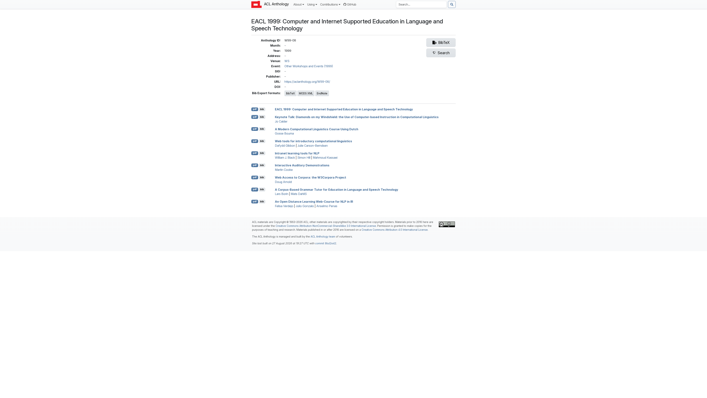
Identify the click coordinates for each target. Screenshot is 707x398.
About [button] (297, 4)
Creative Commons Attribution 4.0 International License (395, 229)
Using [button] (311, 4)
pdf (255, 109)
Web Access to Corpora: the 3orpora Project (310, 177)
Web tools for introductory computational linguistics (313, 141)
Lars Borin (281, 194)
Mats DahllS (299, 194)
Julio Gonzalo (305, 206)
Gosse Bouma (284, 133)
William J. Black (285, 157)
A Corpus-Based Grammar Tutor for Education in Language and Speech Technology (336, 189)
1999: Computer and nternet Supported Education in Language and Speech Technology (344, 109)
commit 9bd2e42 (325, 243)
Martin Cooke (284, 170)
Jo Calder (281, 121)
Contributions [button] (329, 4)
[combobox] (421, 4)
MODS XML (306, 93)
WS (286, 61)
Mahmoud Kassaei (325, 157)
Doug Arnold (283, 182)
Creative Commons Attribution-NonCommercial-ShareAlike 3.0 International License (326, 225)
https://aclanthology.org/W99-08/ (307, 81)
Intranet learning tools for (297, 153)
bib (262, 109)
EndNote (322, 93)
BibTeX (290, 93)
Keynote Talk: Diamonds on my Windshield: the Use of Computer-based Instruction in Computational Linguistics (357, 117)
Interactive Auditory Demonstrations (302, 165)
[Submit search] (452, 4)
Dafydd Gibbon (285, 145)
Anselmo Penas (326, 206)
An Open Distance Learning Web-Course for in (314, 201)
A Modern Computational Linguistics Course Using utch (316, 129)
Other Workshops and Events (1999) (308, 66)
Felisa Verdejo (284, 206)
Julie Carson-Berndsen (313, 145)
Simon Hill (303, 157)
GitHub (351, 4)
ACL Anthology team (323, 236)
